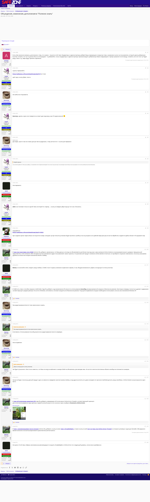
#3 (147, 92)
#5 (147, 137)
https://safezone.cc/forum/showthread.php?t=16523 (28, 232)
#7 (147, 182)
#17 (147, 377)
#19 (147, 426)
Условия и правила (119, 474)
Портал (4, 6)
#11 (147, 265)
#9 (147, 228)
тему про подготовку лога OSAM (23, 252)
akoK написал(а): (18, 364)
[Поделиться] (146, 52)
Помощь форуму (46, 6)
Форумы (11, 6)
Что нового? (19, 6)
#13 (147, 302)
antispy (3, 16)
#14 (147, 323)
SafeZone (4, 474)
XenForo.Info (10, 478)
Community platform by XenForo (13, 477)
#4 (147, 113)
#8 (147, 204)
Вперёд (7, 49)
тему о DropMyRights (67, 429)
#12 (147, 286)
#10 (147, 249)
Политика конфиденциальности (133, 474)
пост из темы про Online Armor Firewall (99, 429)
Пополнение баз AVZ (59, 6)
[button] (24, 5)
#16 (147, 361)
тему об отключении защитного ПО (25, 401)
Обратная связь (110, 474)
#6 (147, 158)
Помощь (144, 474)
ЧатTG (69, 6)
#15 (147, 340)
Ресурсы (35, 6)
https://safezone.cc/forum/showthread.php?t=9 (27, 74)
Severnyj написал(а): (19, 327)
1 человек (17, 298)
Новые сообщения (5, 8)
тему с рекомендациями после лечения (26, 429)
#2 (147, 68)
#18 (147, 398)
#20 (147, 442)
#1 (147, 52)
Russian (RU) (12, 474)
